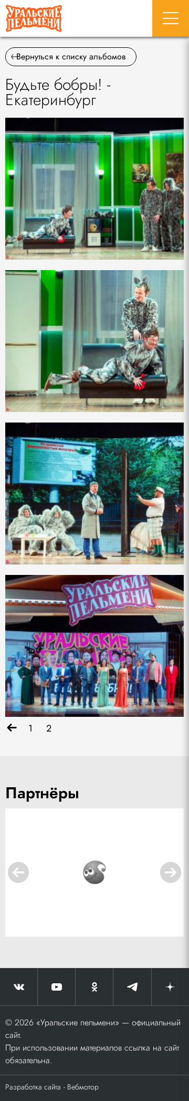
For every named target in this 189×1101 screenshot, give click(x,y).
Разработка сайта (33, 1087)
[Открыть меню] (170, 18)
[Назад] (11, 728)
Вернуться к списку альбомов (70, 56)
